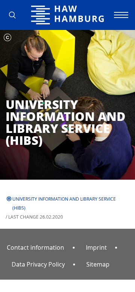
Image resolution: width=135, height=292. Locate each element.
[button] (15, 15)
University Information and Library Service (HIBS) (64, 203)
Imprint (96, 247)
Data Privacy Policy (38, 264)
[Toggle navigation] (120, 15)
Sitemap (98, 264)
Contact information (35, 247)
